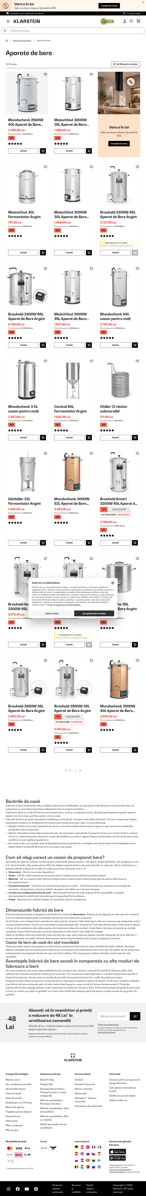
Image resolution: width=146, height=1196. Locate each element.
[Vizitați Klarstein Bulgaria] (93, 1160)
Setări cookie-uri (118, 1100)
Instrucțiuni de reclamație (88, 1106)
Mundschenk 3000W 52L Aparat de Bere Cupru (72, 501)
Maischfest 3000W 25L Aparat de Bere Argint (70, 122)
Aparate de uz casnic (22, 40)
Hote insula (12, 1120)
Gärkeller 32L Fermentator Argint (24, 501)
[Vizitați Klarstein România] (88, 1160)
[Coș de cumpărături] (138, 21)
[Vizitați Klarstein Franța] (93, 1147)
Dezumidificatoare (16, 1088)
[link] (27, 93)
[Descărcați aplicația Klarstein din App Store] (117, 1151)
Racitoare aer (13, 1116)
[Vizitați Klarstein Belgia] (76, 1167)
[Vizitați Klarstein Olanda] (82, 1167)
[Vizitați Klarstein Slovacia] (88, 1153)
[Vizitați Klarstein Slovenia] (93, 1167)
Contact (79, 1079)
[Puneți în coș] (43, 151)
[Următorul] (80, 770)
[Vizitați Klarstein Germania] (76, 1147)
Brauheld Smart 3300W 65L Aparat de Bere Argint (26, 606)
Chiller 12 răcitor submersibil (113, 408)
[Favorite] (131, 21)
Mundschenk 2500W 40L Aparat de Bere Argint (25, 122)
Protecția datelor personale (57, 1188)
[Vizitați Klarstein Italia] (99, 1147)
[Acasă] (9, 40)
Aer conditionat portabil (18, 1084)
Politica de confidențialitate (108, 1025)
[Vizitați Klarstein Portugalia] (88, 1167)
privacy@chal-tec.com (106, 1032)
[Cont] (124, 21)
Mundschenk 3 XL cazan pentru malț (23, 408)
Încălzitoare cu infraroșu (19, 1102)
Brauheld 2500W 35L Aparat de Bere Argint (26, 708)
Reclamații (80, 1093)
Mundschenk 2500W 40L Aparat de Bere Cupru (117, 708)
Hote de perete (14, 1098)
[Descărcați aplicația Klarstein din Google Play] (117, 1158)
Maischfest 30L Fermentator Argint (24, 214)
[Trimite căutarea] (5, 30)
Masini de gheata (15, 1107)
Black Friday (47, 1079)
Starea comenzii (83, 1088)
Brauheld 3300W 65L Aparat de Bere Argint (26, 316)
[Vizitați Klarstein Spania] (76, 1153)
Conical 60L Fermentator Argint (70, 408)
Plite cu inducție (14, 1125)
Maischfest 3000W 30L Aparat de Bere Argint (70, 214)
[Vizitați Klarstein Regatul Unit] (82, 1153)
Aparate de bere (44, 40)
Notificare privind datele (122, 1095)
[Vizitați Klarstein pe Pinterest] (36, 1189)
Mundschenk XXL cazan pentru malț (115, 316)
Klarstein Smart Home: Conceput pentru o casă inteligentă (53, 1092)
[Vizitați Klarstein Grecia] (99, 1167)
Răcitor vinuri (13, 1079)
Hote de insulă (13, 1093)
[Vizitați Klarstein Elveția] (88, 1147)
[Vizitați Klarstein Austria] (82, 1147)
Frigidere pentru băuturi (19, 1111)
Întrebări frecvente (85, 1084)
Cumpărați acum (109, 5)
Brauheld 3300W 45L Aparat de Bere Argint (118, 214)
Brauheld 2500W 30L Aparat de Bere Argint (72, 708)
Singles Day (46, 1084)
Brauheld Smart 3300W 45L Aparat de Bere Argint (118, 501)
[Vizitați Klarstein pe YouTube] (27, 1189)
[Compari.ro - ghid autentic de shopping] (107, 21)
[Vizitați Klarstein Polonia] (76, 1160)
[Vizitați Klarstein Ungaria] (99, 1153)
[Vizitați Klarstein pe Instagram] (8, 1189)
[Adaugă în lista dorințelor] (45, 74)
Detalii (23, 151)
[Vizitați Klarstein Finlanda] (99, 1160)
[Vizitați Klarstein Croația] (82, 1160)
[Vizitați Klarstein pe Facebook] (18, 1189)
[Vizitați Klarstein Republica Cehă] (93, 1153)
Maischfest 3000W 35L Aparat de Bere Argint (70, 316)
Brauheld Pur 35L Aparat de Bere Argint (118, 606)
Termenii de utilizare (117, 1172)
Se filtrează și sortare (127, 64)
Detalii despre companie (91, 1188)
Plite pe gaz (12, 1130)
